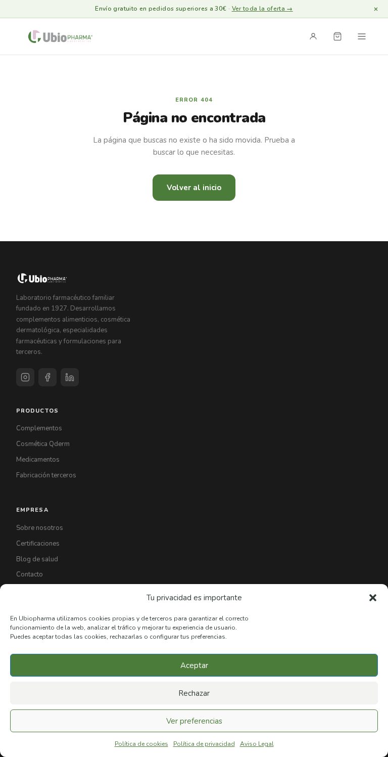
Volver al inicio (194, 188)
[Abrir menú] (362, 36)
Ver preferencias (194, 721)
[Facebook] (47, 377)
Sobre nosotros (39, 527)
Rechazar (194, 693)
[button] (373, 598)
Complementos (39, 428)
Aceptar (194, 665)
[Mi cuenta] (313, 36)
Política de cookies (141, 744)
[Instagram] (25, 377)
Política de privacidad (204, 744)
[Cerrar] (376, 9)
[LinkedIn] (70, 377)
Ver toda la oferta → (262, 9)
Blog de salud (37, 559)
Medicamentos (38, 459)
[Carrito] (337, 36)
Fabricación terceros (46, 475)
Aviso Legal (257, 744)
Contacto (29, 574)
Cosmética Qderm (43, 444)
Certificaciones (38, 543)
